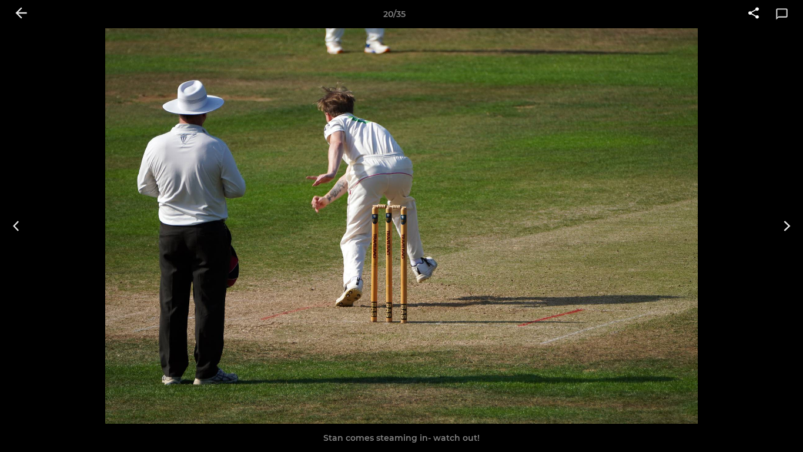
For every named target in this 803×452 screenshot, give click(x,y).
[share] (754, 14)
